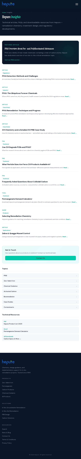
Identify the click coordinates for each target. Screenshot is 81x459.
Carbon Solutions (8, 418)
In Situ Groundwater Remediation (13, 408)
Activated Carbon (40, 291)
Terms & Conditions (9, 439)
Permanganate (7, 386)
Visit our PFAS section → (13, 60)
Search (4, 429)
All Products (6, 396)
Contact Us (40, 258)
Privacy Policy (7, 443)
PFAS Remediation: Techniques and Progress (21, 110)
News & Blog (6, 433)
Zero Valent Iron (40, 281)
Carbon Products (8, 390)
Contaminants (40, 307)
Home (4, 12)
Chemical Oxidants (8, 393)
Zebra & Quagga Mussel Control (16, 233)
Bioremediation (40, 297)
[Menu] (77, 4)
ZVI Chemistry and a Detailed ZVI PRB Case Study (23, 130)
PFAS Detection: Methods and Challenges (20, 76)
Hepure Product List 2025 (13, 323)
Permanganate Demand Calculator (17, 199)
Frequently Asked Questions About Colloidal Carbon (25, 182)
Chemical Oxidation (40, 286)
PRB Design (6, 414)
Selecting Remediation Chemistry (16, 216)
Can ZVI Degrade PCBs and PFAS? (16, 147)
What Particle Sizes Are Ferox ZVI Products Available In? (26, 164)
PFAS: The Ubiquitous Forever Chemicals (19, 93)
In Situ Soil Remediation (10, 411)
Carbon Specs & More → (12, 338)
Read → (73, 79)
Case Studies (40, 302)
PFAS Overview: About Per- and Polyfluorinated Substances (29, 48)
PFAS (40, 275)
